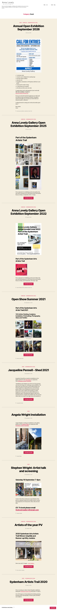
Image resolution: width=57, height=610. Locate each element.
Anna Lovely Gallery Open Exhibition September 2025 (28, 124)
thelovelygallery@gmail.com (22, 93)
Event (20, 22)
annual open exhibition (20, 111)
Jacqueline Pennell (20, 403)
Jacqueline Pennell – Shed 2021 (28, 370)
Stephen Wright (19, 513)
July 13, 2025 (29, 129)
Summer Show (25, 424)
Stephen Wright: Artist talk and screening (28, 469)
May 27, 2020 (29, 585)
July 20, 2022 (29, 217)
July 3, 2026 (29, 32)
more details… (31, 563)
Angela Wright (19, 456)
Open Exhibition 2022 (20, 287)
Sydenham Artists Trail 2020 (28, 582)
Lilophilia (22, 570)
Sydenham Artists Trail (33, 22)
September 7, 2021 (29, 373)
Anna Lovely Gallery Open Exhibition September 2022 (28, 212)
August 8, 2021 (29, 528)
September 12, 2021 (29, 302)
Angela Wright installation (28, 414)
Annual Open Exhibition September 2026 (28, 27)
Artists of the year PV (28, 525)
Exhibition (25, 22)
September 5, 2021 (29, 474)
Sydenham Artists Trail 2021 (24, 381)
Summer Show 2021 (20, 358)
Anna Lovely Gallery (9, 607)
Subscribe (53, 607)
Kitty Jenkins (19, 570)
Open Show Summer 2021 (28, 299)
